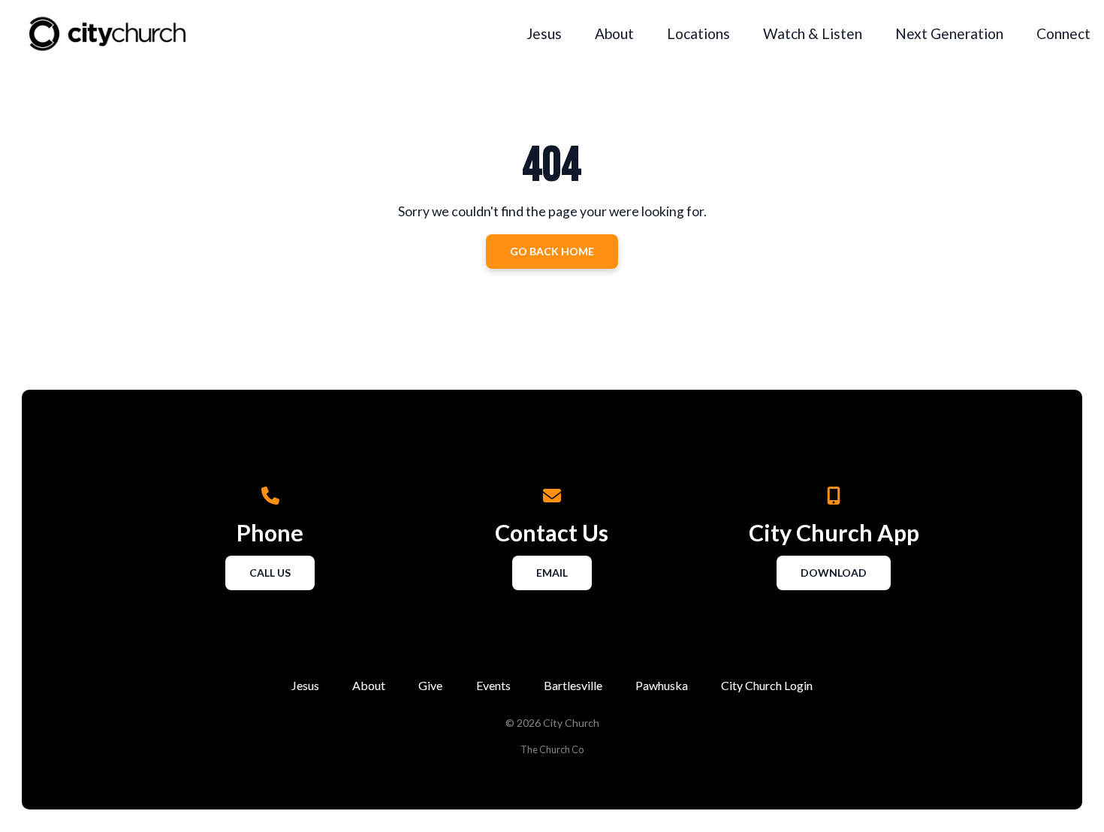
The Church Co (552, 749)
